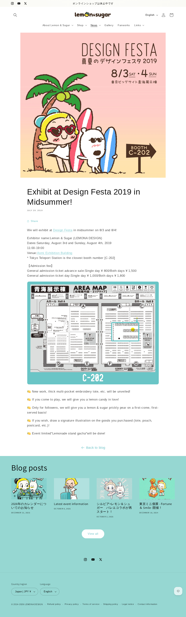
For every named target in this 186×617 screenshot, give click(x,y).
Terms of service (90, 604)
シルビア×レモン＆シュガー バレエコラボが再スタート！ (114, 508)
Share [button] (34, 221)
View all (93, 533)
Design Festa (62, 230)
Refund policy (54, 604)
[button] (15, 15)
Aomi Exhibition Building (54, 253)
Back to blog (95, 447)
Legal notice (128, 604)
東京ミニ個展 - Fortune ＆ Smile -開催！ (155, 506)
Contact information (147, 604)
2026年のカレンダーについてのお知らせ (28, 506)
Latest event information (71, 504)
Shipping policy (110, 604)
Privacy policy (72, 604)
